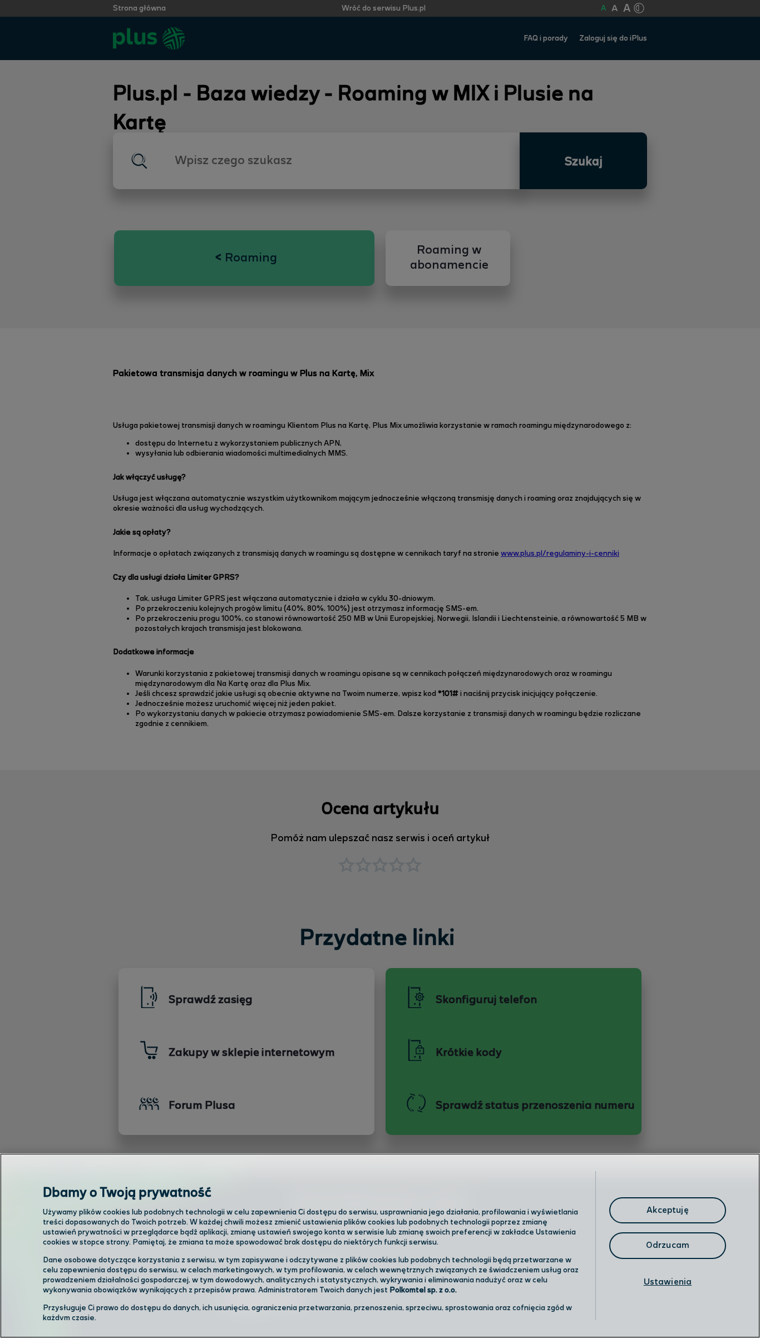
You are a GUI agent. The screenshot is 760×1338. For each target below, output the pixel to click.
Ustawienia (668, 1282)
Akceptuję (667, 1210)
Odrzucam (667, 1245)
